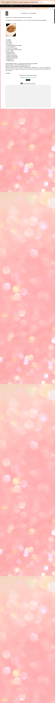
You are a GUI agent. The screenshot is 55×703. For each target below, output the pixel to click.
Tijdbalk (30, 6)
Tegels (6, 6)
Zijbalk (21, 6)
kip (28, 77)
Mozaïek (17, 6)
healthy (25, 77)
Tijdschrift (11, 6)
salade (34, 77)
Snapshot (26, 6)
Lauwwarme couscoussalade (28, 13)
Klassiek (2, 6)
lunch (31, 77)
